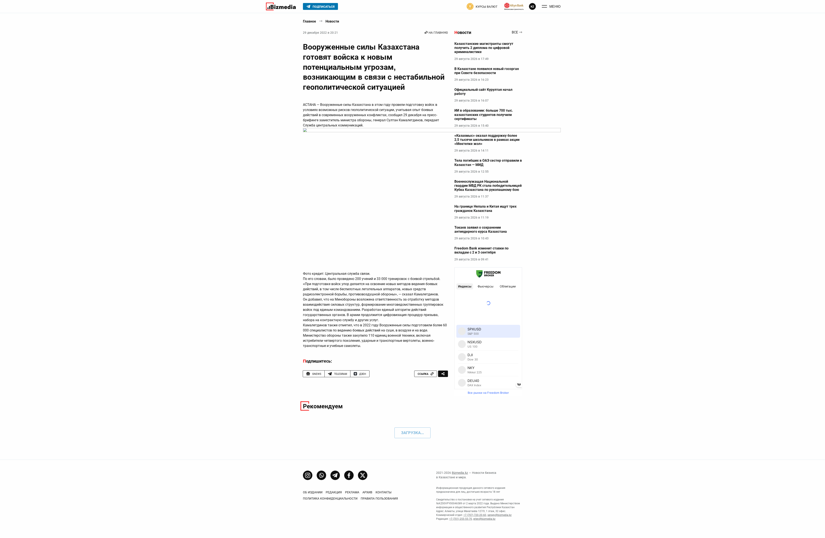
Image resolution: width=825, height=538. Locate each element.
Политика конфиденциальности (330, 498)
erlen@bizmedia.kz (484, 518)
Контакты (383, 492)
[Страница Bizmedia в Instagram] (307, 475)
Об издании (312, 492)
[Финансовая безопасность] (514, 6)
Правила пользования (379, 498)
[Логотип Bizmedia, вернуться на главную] (281, 6)
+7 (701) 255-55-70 (460, 518)
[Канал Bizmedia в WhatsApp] (321, 475)
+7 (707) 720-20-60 (474, 515)
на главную (438, 32)
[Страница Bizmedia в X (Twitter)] (362, 475)
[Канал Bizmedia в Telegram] (335, 475)
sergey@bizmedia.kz (499, 515)
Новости (332, 21)
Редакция (334, 492)
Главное (309, 21)
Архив (367, 492)
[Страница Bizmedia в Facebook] (349, 475)
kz (532, 6)
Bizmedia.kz (460, 472)
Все (515, 32)
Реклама (352, 492)
